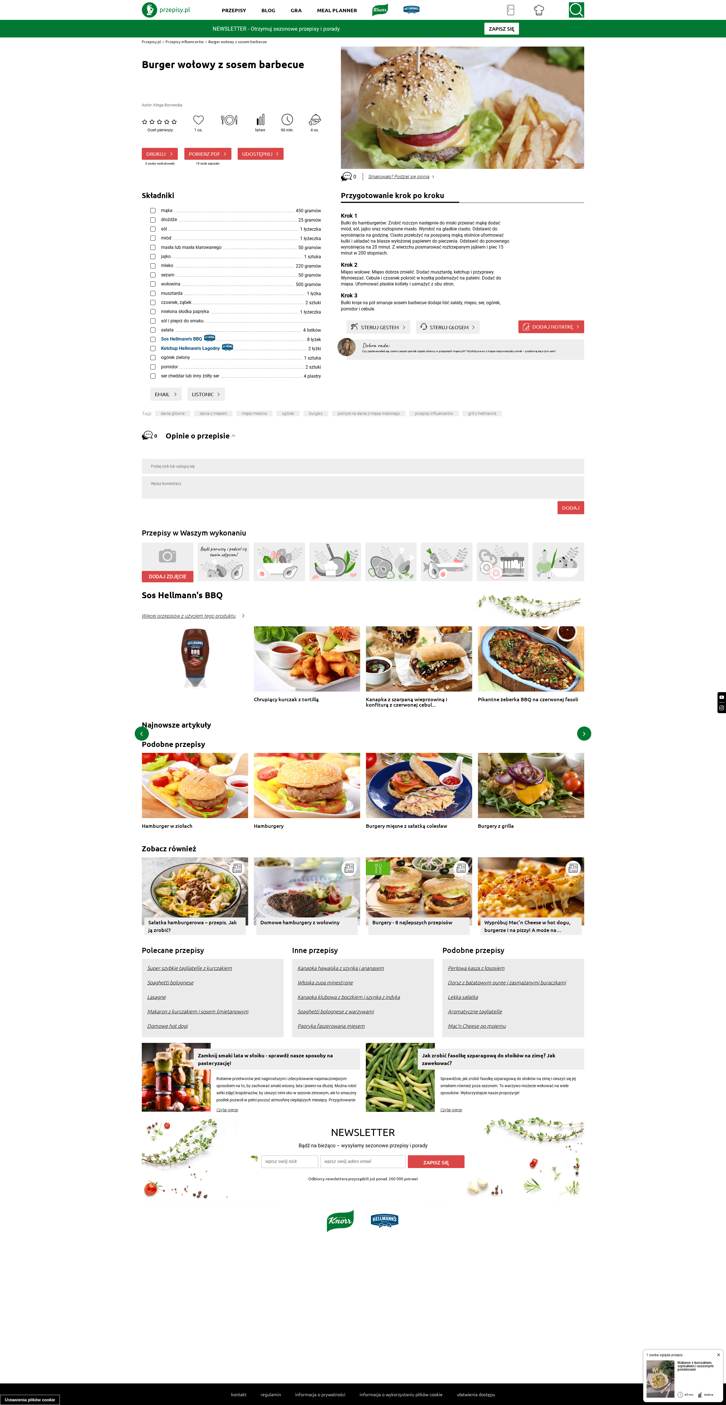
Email (163, 394)
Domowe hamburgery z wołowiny (299, 922)
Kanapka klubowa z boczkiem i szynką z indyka (348, 997)
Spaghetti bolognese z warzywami (335, 1011)
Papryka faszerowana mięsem (331, 1026)
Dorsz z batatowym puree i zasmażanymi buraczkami (507, 982)
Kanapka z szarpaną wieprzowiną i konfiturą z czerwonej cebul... (406, 701)
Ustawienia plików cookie (30, 1399)
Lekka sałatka (463, 997)
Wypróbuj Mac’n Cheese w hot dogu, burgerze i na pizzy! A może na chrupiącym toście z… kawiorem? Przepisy (527, 927)
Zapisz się (436, 1162)
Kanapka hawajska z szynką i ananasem (340, 968)
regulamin (271, 1394)
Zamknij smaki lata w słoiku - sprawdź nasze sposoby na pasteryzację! (265, 1059)
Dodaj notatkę (552, 326)
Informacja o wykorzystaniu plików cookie (401, 1394)
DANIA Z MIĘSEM (213, 413)
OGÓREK (288, 413)
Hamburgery (269, 826)
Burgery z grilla (496, 826)
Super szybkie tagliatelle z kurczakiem (189, 968)
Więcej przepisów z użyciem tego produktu (189, 616)
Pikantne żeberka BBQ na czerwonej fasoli (528, 699)
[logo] (166, 10)
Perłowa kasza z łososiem (476, 968)
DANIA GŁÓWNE (173, 413)
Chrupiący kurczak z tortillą (286, 699)
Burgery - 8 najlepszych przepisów (412, 922)
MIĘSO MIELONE (254, 413)
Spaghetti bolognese (170, 982)
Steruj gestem (380, 327)
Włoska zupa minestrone (325, 982)
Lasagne (156, 997)
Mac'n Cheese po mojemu (477, 1026)
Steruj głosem (449, 327)
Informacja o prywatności (320, 1394)
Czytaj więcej (227, 1110)
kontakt (238, 1394)
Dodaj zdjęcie (167, 576)
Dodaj (571, 508)
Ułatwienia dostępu (476, 1394)
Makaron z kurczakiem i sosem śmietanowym (197, 1011)
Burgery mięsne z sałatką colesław (406, 826)
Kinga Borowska (167, 105)
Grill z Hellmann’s (482, 413)
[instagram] (722, 708)
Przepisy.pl (151, 41)
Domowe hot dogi (167, 1026)
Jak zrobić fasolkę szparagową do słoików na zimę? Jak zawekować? (488, 1059)
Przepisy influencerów (185, 41)
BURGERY (316, 413)
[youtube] (722, 697)
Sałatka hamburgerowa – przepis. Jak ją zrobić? (192, 926)
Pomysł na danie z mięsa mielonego (369, 413)
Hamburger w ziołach (167, 826)
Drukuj (156, 154)
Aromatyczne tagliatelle (475, 1011)
